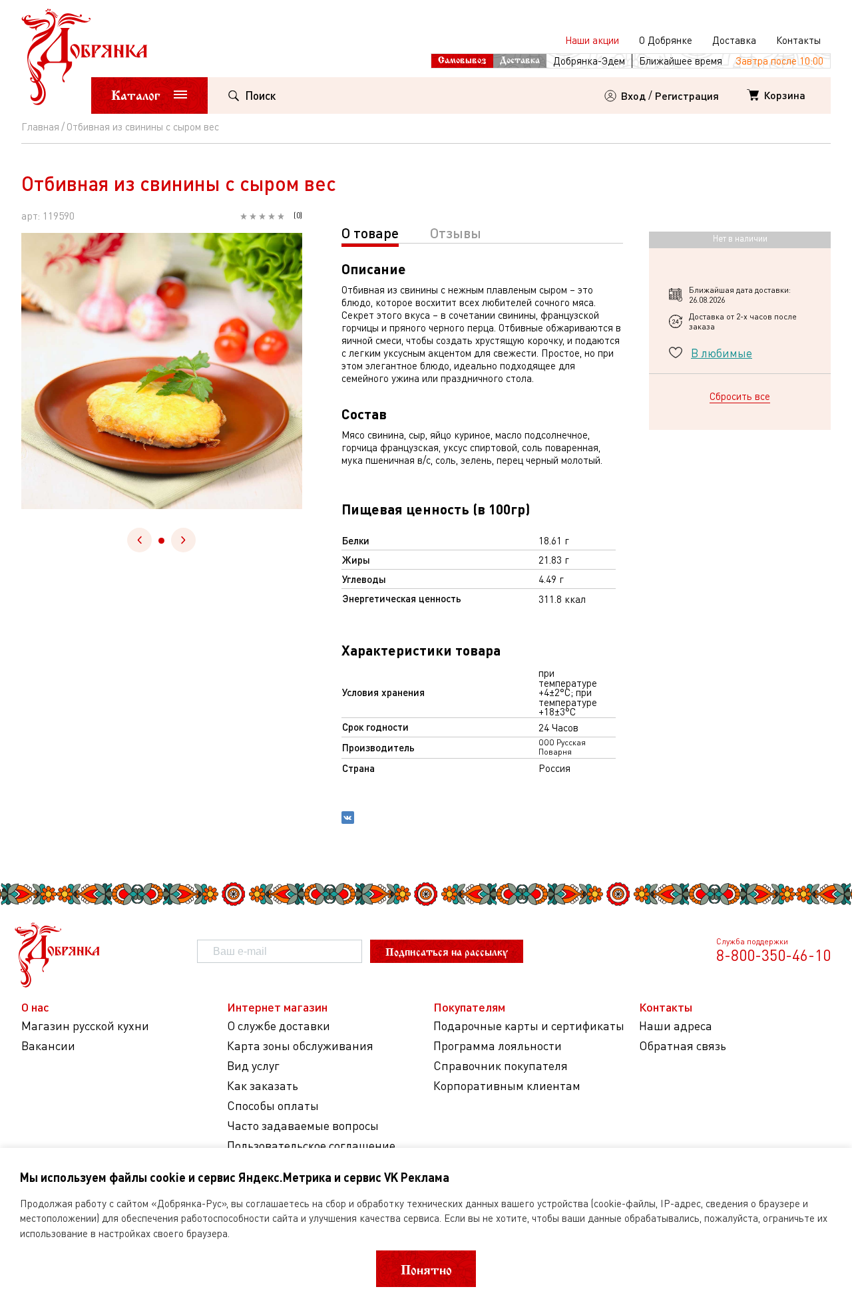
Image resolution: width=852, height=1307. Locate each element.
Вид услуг (253, 1066)
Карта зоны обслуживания (300, 1046)
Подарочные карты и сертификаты (528, 1026)
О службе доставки (278, 1026)
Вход (633, 95)
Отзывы (455, 233)
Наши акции (592, 40)
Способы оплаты (273, 1106)
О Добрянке (665, 40)
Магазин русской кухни (85, 1026)
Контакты (798, 40)
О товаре (370, 233)
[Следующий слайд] (183, 540)
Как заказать (262, 1086)
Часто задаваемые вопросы (303, 1126)
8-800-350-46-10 (773, 955)
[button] (161, 541)
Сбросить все (740, 396)
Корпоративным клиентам (506, 1086)
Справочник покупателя (500, 1066)
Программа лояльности (497, 1046)
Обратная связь (682, 1046)
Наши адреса (675, 1026)
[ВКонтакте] (347, 819)
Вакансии (48, 1046)
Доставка (734, 40)
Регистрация (687, 95)
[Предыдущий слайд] (139, 540)
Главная (40, 126)
